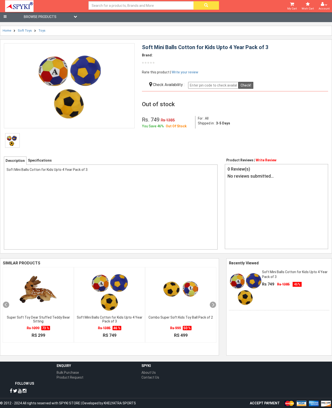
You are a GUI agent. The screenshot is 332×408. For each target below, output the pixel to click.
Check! (246, 85)
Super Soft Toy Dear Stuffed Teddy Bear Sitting (38, 319)
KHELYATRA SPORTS (120, 403)
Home (7, 30)
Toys (41, 30)
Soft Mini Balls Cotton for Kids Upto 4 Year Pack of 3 (109, 319)
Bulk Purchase (68, 372)
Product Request (70, 377)
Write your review (185, 72)
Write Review (266, 160)
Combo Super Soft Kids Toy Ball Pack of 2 (181, 317)
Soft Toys (25, 30)
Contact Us (150, 377)
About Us (148, 372)
